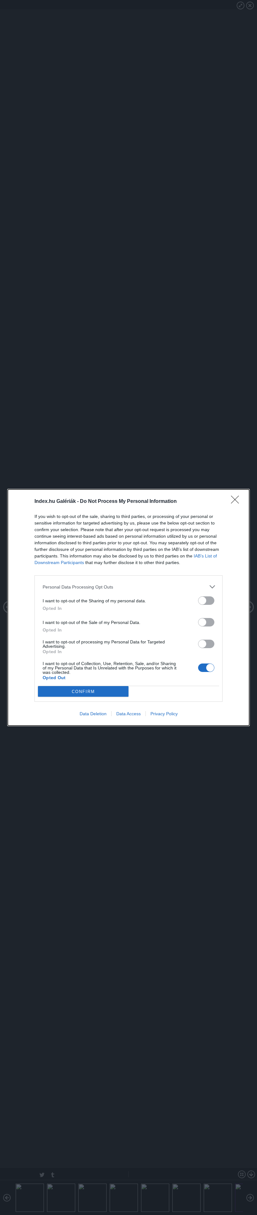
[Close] (237, 502)
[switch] (206, 600)
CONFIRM (83, 691)
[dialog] (128, 607)
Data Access (128, 713)
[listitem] (128, 587)
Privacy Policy (164, 713)
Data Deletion (93, 713)
